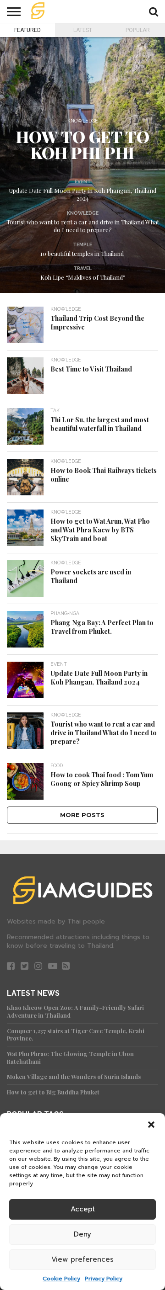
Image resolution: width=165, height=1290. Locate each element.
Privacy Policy (103, 1278)
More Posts (82, 815)
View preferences (82, 1259)
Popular (138, 30)
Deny (82, 1234)
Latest (82, 30)
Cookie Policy (61, 1278)
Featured (27, 30)
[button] (151, 1124)
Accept (83, 1209)
